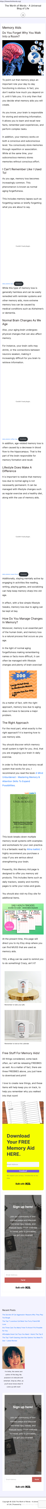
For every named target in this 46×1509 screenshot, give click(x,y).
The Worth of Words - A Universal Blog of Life (23, 7)
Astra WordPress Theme (30, 1504)
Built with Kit (23, 1184)
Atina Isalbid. (33, 849)
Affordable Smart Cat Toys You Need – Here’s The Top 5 (22, 1334)
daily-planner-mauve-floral (10, 574)
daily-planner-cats (7, 284)
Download (19, 284)
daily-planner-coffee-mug (9, 439)
